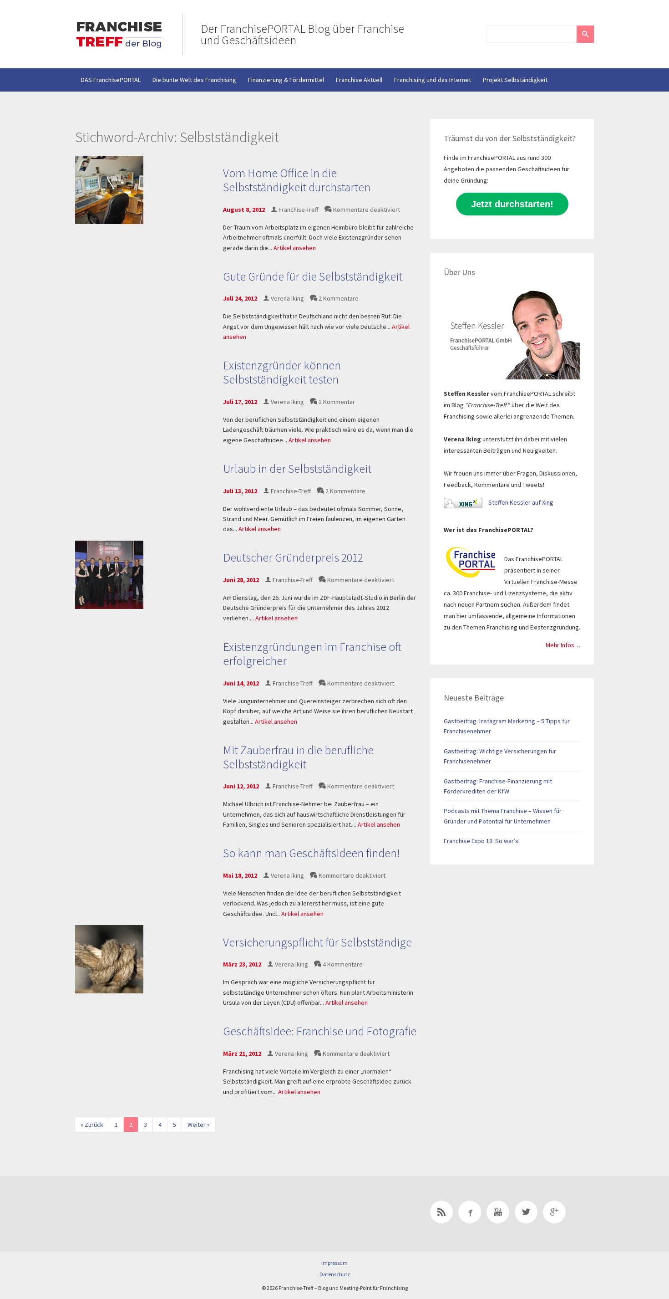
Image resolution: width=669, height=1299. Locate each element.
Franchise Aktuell (359, 80)
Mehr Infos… (563, 645)
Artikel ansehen (295, 248)
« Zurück (92, 1124)
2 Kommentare (339, 298)
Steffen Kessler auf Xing (520, 502)
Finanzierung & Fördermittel (286, 80)
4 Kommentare (343, 964)
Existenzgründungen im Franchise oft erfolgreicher (312, 653)
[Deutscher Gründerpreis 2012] (109, 574)
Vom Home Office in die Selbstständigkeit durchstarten (296, 179)
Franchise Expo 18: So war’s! (482, 841)
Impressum (334, 1262)
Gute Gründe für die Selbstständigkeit (312, 276)
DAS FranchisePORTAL (111, 80)
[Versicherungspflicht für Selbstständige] (109, 959)
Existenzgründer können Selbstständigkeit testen (282, 372)
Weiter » (199, 1124)
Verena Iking (287, 298)
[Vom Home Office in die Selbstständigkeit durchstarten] (109, 189)
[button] (585, 34)
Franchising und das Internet (432, 80)
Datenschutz (334, 1274)
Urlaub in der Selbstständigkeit (297, 468)
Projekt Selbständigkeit (515, 80)
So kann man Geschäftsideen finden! (311, 852)
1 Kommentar (337, 402)
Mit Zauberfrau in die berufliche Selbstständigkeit (298, 757)
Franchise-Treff (299, 209)
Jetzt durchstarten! (512, 204)
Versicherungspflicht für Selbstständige (317, 942)
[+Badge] (139, 1214)
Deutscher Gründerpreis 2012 (293, 557)
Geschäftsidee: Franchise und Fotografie (319, 1030)
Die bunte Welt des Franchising (194, 80)
